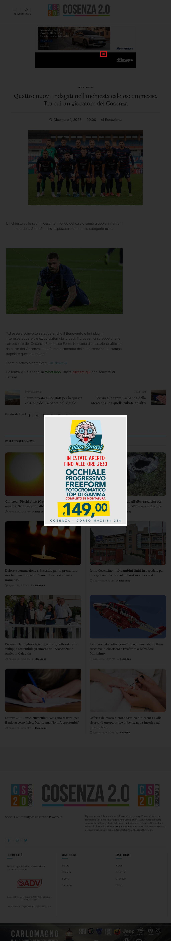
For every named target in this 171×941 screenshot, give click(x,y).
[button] (104, 54)
